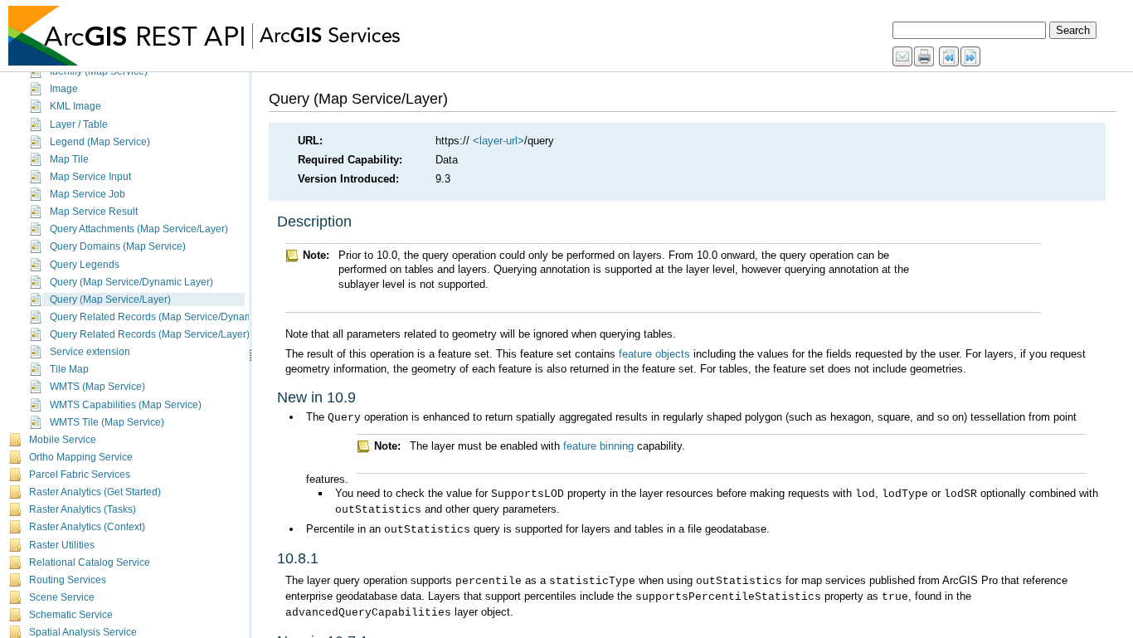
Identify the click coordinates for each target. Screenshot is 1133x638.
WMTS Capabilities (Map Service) (126, 405)
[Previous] (949, 57)
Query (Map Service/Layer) (110, 299)
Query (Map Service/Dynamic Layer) (131, 282)
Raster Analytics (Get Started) (95, 492)
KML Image (75, 106)
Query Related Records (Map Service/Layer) (150, 334)
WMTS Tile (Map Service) (107, 422)
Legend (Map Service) (100, 142)
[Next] (971, 57)
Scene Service (62, 597)
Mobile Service (62, 440)
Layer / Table (79, 124)
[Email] (903, 57)
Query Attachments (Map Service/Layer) (139, 229)
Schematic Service (71, 615)
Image (64, 89)
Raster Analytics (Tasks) (82, 509)
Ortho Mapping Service (81, 457)
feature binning (598, 446)
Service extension (90, 352)
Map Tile (69, 159)
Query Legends (84, 265)
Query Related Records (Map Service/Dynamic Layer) (171, 317)
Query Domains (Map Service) (118, 246)
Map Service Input (90, 177)
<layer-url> (498, 140)
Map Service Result (94, 212)
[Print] (925, 57)
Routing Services (67, 580)
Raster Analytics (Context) (87, 527)
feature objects (654, 354)
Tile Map (69, 369)
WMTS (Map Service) (97, 387)
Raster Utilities (62, 545)
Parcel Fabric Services (79, 475)
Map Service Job (87, 194)
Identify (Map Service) (99, 71)
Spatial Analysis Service (83, 632)
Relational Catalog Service (89, 562)
